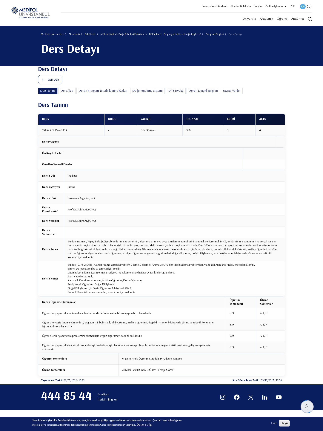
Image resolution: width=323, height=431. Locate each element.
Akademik (266, 18)
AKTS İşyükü (176, 90)
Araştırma (297, 18)
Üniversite (249, 18)
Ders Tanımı (48, 90)
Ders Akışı (67, 90)
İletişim (258, 6)
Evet (274, 423)
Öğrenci (282, 18)
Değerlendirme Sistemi (147, 90)
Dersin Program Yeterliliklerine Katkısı (103, 90)
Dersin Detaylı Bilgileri (203, 90)
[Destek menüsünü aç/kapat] (307, 406)
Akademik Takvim (241, 6)
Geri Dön (53, 79)
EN (292, 6)
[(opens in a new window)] (222, 397)
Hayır (284, 423)
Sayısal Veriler (232, 90)
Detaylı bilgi (144, 424)
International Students (215, 6)
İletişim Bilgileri (108, 399)
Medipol (103, 394)
